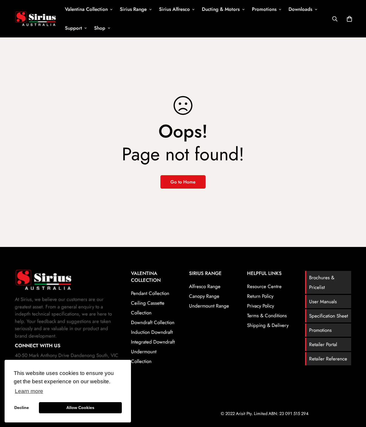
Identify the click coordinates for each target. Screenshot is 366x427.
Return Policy (260, 296)
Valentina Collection (86, 9)
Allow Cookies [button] (80, 407)
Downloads (300, 9)
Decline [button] (21, 407)
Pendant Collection (150, 293)
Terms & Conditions (267, 315)
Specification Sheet (328, 315)
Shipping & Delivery (268, 325)
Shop (99, 28)
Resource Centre (264, 286)
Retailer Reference (328, 358)
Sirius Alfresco (174, 9)
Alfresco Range (204, 286)
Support (73, 28)
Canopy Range (204, 296)
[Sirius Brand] (35, 18)
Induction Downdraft (152, 332)
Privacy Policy (260, 305)
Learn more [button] (29, 391)
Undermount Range (209, 305)
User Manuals (323, 301)
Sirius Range (133, 9)
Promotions (264, 9)
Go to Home (183, 182)
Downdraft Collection (152, 322)
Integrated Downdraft (153, 341)
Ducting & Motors (221, 9)
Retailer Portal (323, 344)
